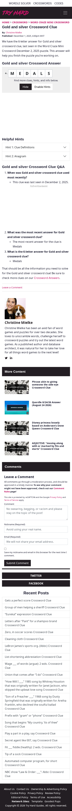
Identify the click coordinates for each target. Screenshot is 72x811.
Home (5, 22)
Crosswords (42, 3)
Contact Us (23, 789)
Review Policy (52, 793)
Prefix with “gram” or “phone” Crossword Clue (34, 715)
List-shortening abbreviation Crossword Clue (33, 657)
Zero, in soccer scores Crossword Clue (29, 632)
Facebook (36, 583)
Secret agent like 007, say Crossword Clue (31, 740)
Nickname (14, 524)
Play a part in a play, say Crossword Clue (30, 733)
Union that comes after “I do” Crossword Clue (34, 675)
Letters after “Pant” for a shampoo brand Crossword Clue (31, 623)
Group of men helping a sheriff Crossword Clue (35, 607)
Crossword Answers (46, 278)
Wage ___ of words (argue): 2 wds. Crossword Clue (33, 666)
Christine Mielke (14, 32)
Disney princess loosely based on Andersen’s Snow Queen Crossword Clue (48, 425)
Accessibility (54, 797)
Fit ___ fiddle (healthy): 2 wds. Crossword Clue (33, 747)
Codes (58, 3)
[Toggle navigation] (65, 12)
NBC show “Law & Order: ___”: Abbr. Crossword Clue (34, 774)
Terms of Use (37, 797)
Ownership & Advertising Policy (49, 789)
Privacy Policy (56, 497)
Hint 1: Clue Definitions (20, 147)
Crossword (20, 22)
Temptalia (37, 801)
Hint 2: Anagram (16, 156)
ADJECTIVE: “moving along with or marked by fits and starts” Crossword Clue (48, 446)
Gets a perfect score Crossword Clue (28, 600)
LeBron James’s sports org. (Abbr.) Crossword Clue (33, 648)
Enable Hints (42, 87)
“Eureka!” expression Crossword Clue (28, 614)
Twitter (36, 576)
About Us (9, 789)
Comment (9, 503)
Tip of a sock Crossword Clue (23, 754)
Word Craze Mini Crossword (49, 22)
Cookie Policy (18, 793)
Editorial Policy (19, 797)
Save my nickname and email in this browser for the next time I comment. (35, 554)
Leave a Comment (12, 287)
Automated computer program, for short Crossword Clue (31, 763)
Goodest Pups (52, 801)
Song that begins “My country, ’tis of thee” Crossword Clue (31, 724)
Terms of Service (11, 500)
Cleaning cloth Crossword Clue (24, 639)
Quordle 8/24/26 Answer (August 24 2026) (46, 404)
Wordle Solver (20, 3)
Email (12, 536)
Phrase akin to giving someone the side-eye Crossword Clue (45, 384)
